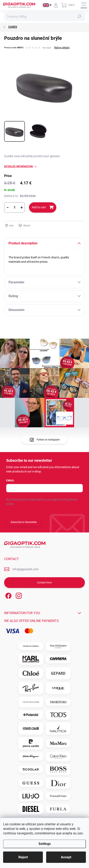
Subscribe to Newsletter (24, 522)
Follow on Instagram (48, 439)
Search (79, 16)
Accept (66, 857)
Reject (23, 857)
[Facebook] (7, 594)
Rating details (62, 47)
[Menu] (84, 5)
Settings (44, 844)
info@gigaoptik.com (25, 569)
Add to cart (39, 207)
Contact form (44, 582)
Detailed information (18, 166)
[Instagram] (18, 594)
